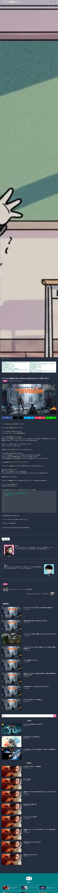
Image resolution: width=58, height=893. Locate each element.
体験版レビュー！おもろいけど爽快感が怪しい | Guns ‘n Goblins (14, 362)
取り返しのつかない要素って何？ (35, 369)
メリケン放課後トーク (11, 2)
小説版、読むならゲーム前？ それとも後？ (10, 372)
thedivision (10, 494)
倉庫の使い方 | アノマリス (34, 362)
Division (5, 380)
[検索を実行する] (54, 715)
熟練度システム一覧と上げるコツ (35, 372)
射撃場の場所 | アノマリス (7, 363)
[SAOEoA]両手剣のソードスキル (35, 364)
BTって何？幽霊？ (32, 368)
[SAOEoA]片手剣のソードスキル (35, 367)
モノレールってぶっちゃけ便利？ (8, 371)
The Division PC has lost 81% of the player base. (17, 493)
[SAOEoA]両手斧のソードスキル (8, 364)
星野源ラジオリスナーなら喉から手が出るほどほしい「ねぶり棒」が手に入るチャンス (18, 369)
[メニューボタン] (54, 1)
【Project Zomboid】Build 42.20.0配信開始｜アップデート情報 (41, 363)
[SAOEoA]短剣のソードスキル (35, 366)
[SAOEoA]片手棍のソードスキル (8, 366)
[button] (7, 418)
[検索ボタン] (51, 1)
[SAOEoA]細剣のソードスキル (8, 367)
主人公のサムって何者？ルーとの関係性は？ (10, 368)
